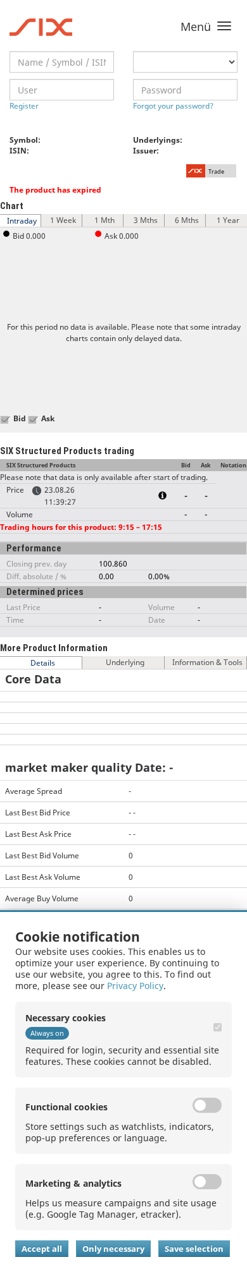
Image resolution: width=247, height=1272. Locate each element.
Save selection (194, 1248)
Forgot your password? (173, 105)
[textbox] (62, 62)
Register (24, 105)
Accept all (42, 1248)
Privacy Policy (135, 986)
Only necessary (113, 1248)
